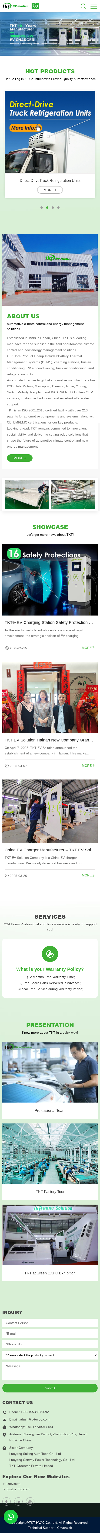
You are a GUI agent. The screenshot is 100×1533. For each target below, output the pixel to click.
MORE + (19, 458)
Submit (50, 1388)
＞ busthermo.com (16, 1489)
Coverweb (64, 1528)
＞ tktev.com (11, 1483)
